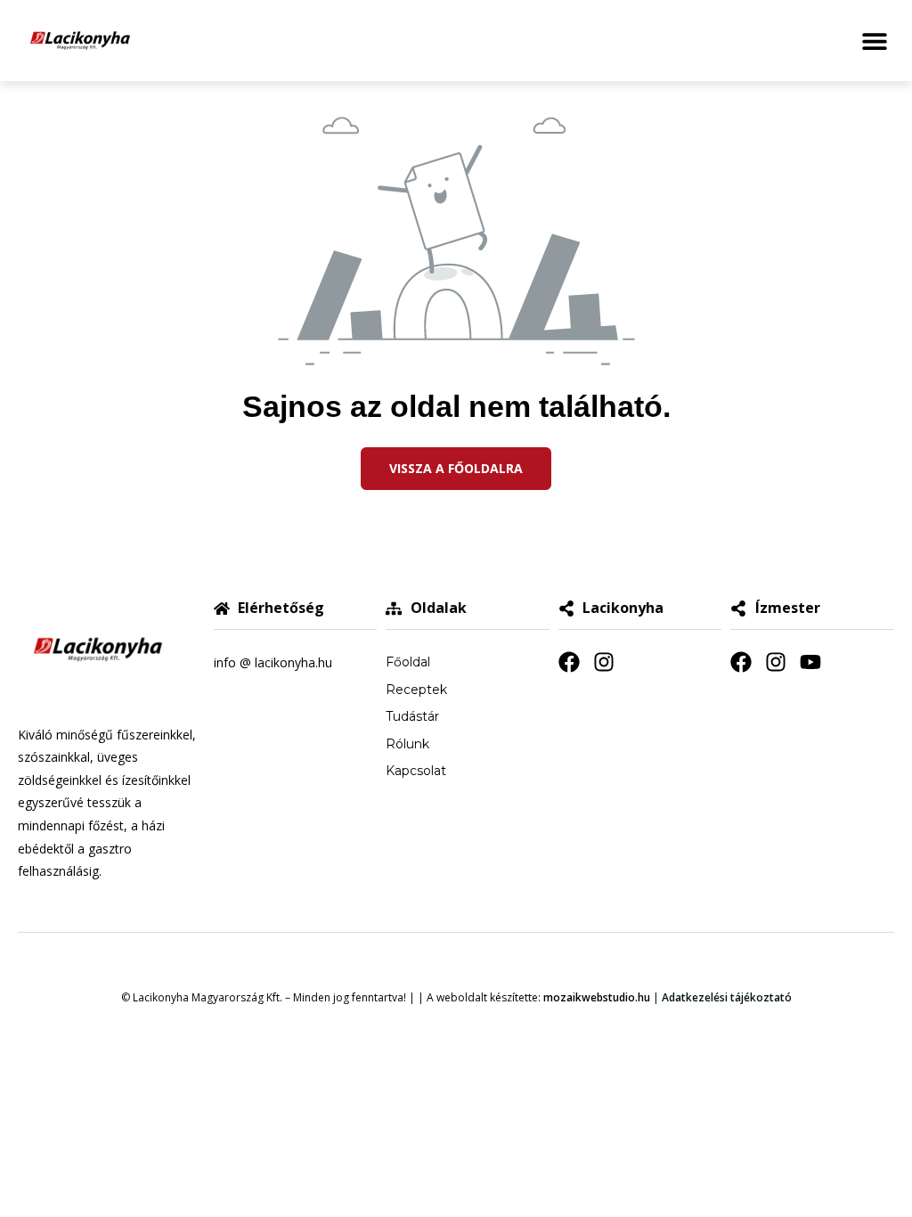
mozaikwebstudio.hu (596, 997)
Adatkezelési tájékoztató (727, 997)
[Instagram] (604, 662)
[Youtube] (810, 662)
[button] (874, 40)
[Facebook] (569, 662)
